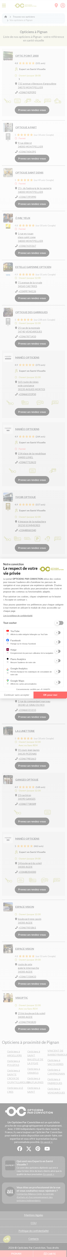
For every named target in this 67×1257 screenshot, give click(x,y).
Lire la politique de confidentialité (18, 616)
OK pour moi (50, 695)
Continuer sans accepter (16, 695)
